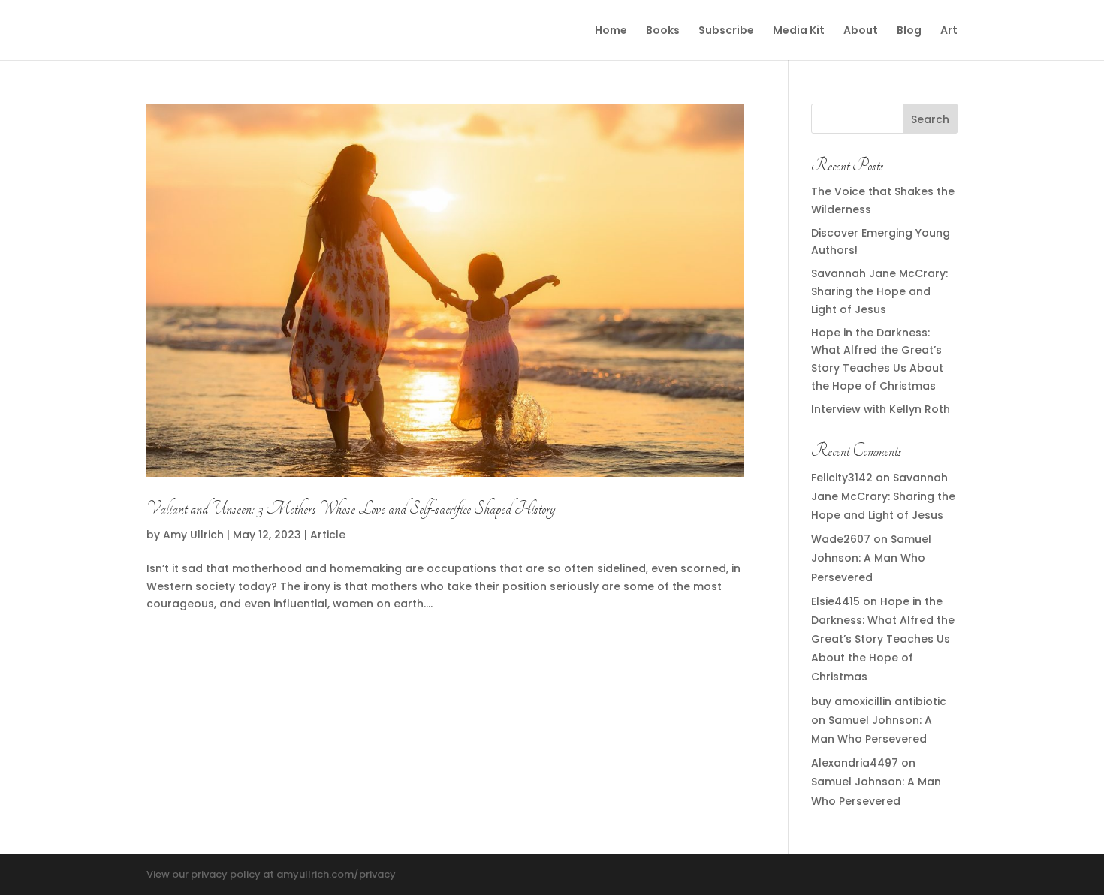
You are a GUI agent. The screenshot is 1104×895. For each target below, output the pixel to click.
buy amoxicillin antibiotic (878, 701)
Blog (909, 31)
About (860, 31)
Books (663, 31)
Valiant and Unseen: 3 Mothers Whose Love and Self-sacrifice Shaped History (350, 509)
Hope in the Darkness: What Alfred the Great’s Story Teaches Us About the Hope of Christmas (883, 639)
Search (930, 119)
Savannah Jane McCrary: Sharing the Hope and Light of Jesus (879, 291)
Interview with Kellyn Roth (880, 409)
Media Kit (799, 31)
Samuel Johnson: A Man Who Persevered (871, 558)
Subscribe (726, 31)
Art (949, 31)
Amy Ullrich (193, 534)
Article (327, 534)
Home (611, 31)
